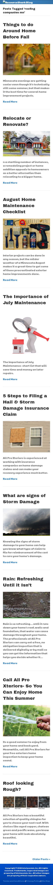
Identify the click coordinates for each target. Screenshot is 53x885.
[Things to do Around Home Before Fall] (26, 59)
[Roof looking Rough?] (26, 802)
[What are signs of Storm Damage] (26, 521)
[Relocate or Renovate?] (26, 143)
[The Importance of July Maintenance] (26, 332)
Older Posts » (41, 859)
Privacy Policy (33, 881)
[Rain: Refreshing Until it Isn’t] (26, 604)
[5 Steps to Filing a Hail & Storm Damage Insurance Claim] (26, 436)
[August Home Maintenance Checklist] (26, 234)
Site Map (45, 881)
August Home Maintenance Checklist (19, 205)
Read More (10, 101)
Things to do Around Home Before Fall (19, 30)
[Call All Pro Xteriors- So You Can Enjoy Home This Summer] (26, 720)
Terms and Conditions (14, 881)
